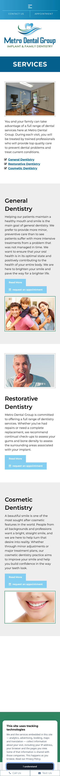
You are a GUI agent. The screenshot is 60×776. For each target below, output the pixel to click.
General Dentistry (21, 159)
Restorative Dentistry (24, 164)
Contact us (16, 13)
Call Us (16, 773)
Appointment (44, 13)
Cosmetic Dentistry (22, 168)
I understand (30, 766)
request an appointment (27, 289)
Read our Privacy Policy (28, 758)
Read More (15, 282)
